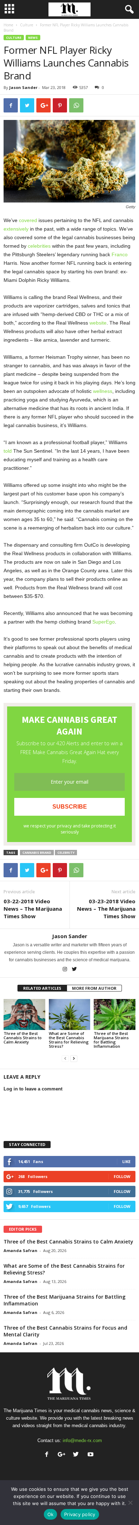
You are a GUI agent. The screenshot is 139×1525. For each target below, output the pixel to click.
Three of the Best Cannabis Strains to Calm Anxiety (23, 1038)
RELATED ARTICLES (42, 988)
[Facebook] (48, 1455)
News (33, 37)
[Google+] (63, 1455)
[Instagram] (65, 969)
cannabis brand (36, 852)
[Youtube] (91, 1455)
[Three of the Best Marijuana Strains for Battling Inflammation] (114, 1014)
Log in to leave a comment (33, 1089)
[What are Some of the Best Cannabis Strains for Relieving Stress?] (70, 1014)
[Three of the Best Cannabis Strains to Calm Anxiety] (24, 1014)
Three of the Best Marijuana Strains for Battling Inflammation (111, 1040)
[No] (130, 1502)
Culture (26, 24)
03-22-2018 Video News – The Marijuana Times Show (33, 909)
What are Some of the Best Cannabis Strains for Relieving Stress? (69, 1040)
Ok (50, 1514)
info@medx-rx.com (82, 1440)
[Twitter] (74, 969)
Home (8, 24)
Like (126, 1161)
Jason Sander (23, 87)
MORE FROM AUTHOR (94, 988)
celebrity (65, 852)
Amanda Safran (20, 1250)
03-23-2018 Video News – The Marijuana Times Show (106, 909)
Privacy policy (80, 1514)
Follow (122, 1176)
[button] (128, 9)
